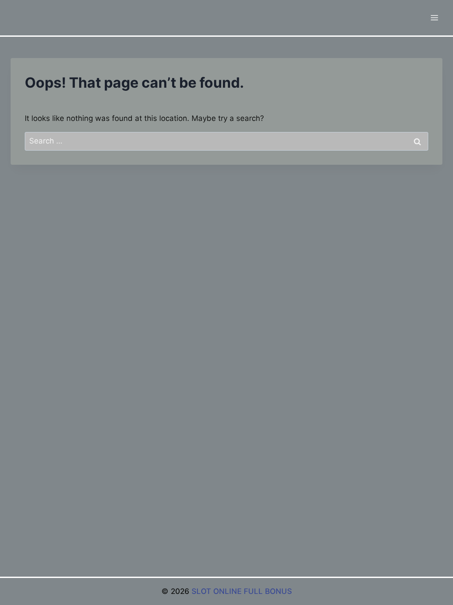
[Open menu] (434, 17)
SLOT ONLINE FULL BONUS (242, 591)
